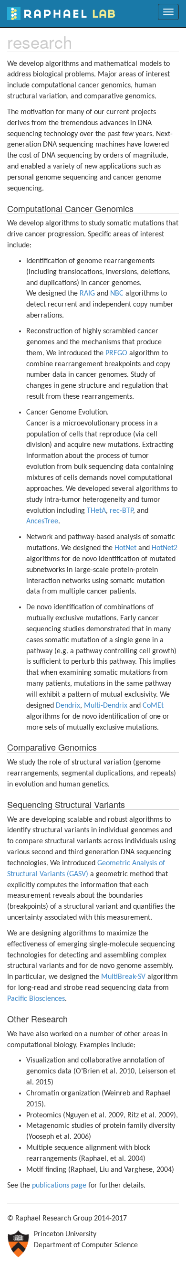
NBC (117, 293)
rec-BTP (121, 511)
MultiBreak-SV (123, 977)
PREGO (116, 353)
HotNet (125, 548)
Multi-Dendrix (105, 706)
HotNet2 (164, 548)
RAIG (87, 293)
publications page (59, 1185)
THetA (96, 511)
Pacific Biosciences (36, 999)
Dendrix (68, 706)
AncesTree (42, 521)
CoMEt (153, 706)
